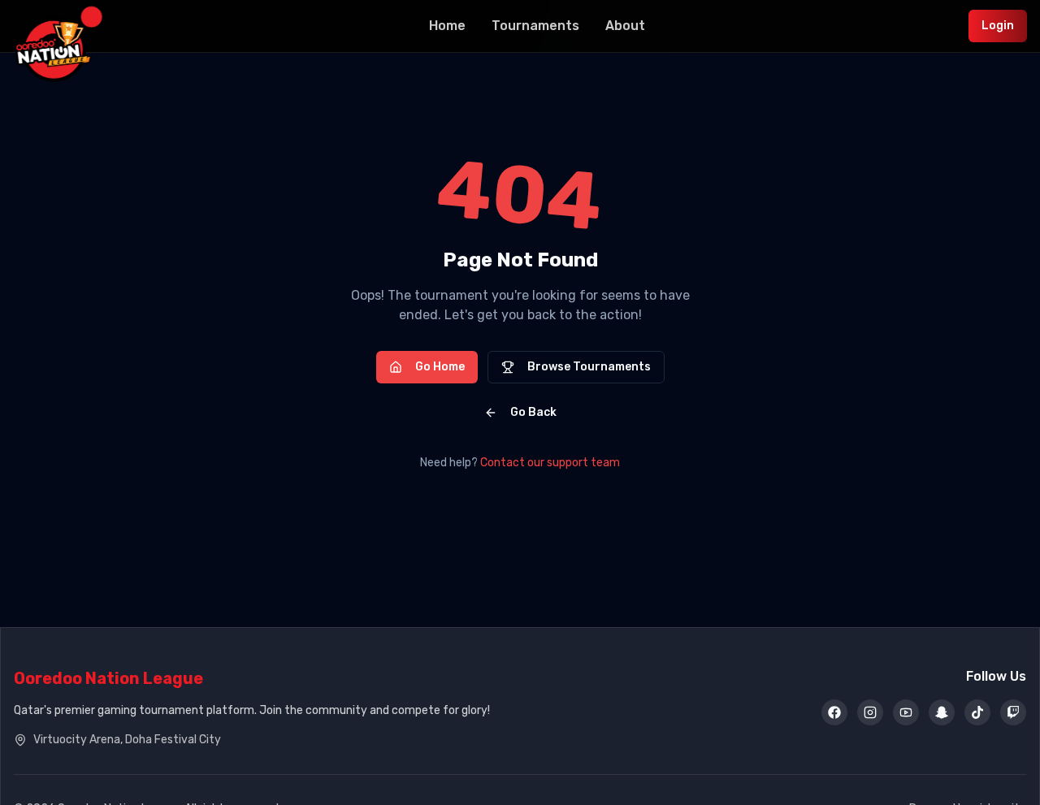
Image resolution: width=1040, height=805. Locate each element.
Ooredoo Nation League (108, 678)
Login (998, 25)
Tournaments (535, 25)
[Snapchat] (942, 712)
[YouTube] (906, 712)
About (625, 25)
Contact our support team (550, 463)
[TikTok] (977, 712)
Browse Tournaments (589, 367)
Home (447, 25)
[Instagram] (870, 712)
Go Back (533, 412)
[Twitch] (1013, 712)
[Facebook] (834, 712)
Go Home (440, 367)
